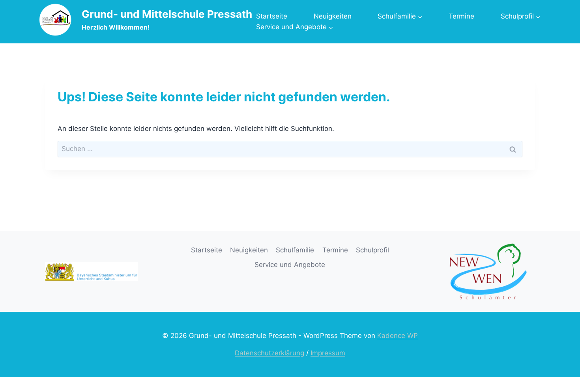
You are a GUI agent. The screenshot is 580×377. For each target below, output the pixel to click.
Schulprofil (372, 250)
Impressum (328, 353)
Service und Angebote (289, 265)
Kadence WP (397, 336)
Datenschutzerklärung (269, 353)
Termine (461, 16)
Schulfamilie (295, 250)
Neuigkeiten (333, 16)
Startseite (271, 16)
